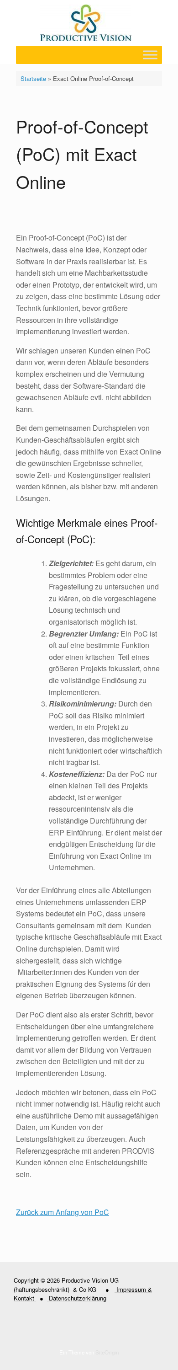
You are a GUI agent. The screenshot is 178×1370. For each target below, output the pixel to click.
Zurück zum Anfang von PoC (62, 1212)
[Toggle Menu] (150, 54)
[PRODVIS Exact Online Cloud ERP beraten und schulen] (85, 23)
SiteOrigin (107, 1352)
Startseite (33, 78)
